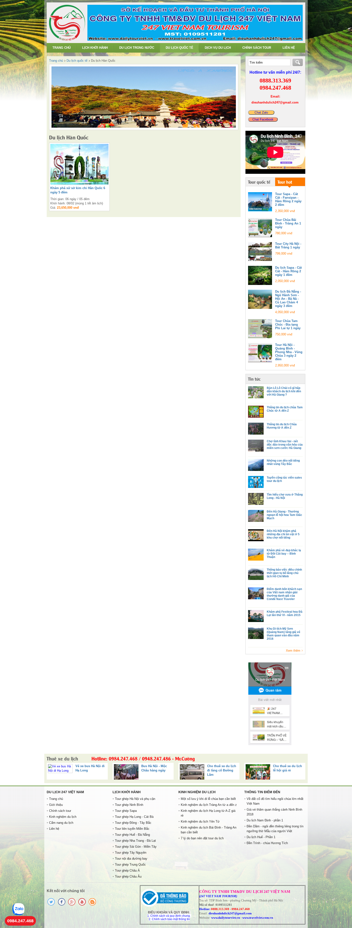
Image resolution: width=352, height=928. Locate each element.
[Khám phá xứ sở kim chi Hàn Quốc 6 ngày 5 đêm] (143, 97)
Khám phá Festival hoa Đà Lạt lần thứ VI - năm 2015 (284, 613)
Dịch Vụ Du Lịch (218, 47)
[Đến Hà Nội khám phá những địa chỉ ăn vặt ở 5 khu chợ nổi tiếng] (256, 535)
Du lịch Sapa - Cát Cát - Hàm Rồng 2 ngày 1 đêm (288, 271)
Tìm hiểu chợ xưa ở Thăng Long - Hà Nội (285, 496)
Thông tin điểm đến (262, 792)
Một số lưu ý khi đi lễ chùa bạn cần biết (208, 799)
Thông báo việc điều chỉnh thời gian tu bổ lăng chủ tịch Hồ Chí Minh (284, 573)
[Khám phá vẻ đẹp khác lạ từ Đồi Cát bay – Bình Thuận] (256, 555)
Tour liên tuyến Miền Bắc (132, 828)
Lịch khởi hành (95, 47)
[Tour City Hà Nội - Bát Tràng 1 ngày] (260, 251)
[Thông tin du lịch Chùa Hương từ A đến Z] (256, 429)
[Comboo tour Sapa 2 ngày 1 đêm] (267, 773)
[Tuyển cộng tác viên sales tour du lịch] (256, 482)
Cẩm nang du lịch (61, 822)
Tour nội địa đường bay (131, 858)
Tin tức (254, 379)
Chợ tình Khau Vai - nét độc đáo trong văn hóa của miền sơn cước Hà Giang (285, 445)
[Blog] (92, 905)
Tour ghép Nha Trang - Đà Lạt (135, 840)
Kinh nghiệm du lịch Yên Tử (200, 821)
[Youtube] (82, 905)
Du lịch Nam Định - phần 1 (265, 820)
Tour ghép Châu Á (127, 870)
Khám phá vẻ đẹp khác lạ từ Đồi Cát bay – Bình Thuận (284, 554)
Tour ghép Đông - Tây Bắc (133, 822)
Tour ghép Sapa (126, 811)
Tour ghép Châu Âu (128, 876)
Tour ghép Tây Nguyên (130, 852)
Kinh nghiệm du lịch (62, 817)
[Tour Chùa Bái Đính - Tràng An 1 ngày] (260, 227)
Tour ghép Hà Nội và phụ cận (135, 799)
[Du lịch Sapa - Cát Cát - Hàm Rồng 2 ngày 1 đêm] (260, 275)
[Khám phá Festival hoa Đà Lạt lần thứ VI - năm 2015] (256, 616)
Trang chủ (61, 47)
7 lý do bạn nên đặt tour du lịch (202, 838)
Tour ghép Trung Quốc (130, 864)
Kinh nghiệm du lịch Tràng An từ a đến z (209, 805)
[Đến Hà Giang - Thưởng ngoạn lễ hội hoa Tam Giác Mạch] (256, 516)
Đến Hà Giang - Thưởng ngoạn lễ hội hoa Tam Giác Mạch (284, 515)
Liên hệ (289, 47)
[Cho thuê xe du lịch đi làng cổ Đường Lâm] (135, 773)
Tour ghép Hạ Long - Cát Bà (134, 817)
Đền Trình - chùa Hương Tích (267, 843)
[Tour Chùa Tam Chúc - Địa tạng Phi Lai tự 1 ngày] (260, 328)
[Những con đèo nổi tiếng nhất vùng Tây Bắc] (256, 465)
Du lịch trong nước (136, 47)
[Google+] (71, 905)
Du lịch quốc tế (179, 47)
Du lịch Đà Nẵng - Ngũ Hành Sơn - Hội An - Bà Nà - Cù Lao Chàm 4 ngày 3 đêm (288, 299)
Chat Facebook (262, 119)
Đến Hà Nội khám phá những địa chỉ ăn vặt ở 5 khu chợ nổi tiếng (283, 534)
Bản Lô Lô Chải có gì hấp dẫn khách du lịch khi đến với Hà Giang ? (284, 391)
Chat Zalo (261, 112)
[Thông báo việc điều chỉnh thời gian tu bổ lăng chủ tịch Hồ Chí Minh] (256, 574)
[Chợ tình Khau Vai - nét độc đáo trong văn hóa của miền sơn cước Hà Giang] (256, 446)
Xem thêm (293, 650)
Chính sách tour (256, 47)
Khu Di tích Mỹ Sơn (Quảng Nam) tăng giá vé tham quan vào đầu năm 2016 (283, 633)
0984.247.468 (20, 920)
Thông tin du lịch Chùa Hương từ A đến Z (282, 426)
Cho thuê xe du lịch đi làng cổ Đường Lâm (165, 770)
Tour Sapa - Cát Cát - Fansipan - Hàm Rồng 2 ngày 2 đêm (288, 199)
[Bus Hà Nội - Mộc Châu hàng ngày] (69, 773)
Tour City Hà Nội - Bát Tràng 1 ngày (288, 245)
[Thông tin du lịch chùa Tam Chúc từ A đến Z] (256, 412)
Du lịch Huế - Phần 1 (261, 837)
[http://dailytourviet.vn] (67, 39)
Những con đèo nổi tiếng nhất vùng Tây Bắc (283, 462)
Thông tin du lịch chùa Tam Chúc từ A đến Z (285, 409)
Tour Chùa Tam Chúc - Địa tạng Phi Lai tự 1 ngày (288, 324)
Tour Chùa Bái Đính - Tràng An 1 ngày (288, 223)
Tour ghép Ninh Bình (129, 805)
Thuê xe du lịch (121, 758)
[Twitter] (51, 905)
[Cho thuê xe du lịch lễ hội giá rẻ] (201, 773)
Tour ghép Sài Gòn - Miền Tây (136, 846)
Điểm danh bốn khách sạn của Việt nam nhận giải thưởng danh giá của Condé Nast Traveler (284, 594)
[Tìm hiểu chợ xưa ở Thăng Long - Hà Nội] (256, 499)
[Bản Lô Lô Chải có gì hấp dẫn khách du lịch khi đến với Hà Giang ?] (256, 392)
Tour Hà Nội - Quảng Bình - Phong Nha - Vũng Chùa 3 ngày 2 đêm (288, 352)
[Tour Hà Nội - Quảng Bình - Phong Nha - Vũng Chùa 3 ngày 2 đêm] (260, 352)
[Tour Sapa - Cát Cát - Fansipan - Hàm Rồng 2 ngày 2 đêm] (260, 201)
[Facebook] (61, 905)
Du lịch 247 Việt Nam (65, 792)
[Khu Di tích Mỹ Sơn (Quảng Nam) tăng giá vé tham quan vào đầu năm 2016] (256, 633)
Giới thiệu (56, 805)
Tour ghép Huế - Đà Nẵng (132, 834)
